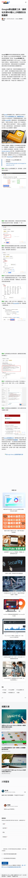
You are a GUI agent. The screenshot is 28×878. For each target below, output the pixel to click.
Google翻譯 (11, 689)
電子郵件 (5, 828)
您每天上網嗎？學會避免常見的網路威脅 (14, 573)
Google (17, 18)
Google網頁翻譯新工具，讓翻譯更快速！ (14, 116)
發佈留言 (5, 863)
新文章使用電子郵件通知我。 (10, 858)
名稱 (4, 824)
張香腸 (8, 805)
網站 (4, 832)
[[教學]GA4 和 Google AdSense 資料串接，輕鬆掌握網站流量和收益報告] (14, 716)
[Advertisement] (14, 37)
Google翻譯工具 (20, 689)
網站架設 (20, 18)
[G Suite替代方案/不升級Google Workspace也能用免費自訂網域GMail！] (14, 761)
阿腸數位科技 (15, 876)
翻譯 (18, 692)
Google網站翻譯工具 (9, 438)
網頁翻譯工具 (11, 692)
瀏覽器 (4, 692)
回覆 (25, 792)
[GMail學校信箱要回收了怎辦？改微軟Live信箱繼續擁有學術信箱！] (14, 739)
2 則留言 (3, 20)
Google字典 (7, 120)
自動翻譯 (16, 439)
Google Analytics (6, 151)
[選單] (25, 2)
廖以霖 (6, 790)
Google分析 (16, 303)
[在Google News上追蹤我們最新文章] (14, 454)
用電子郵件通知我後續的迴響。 (10, 854)
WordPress (10, 156)
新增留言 (5, 836)
